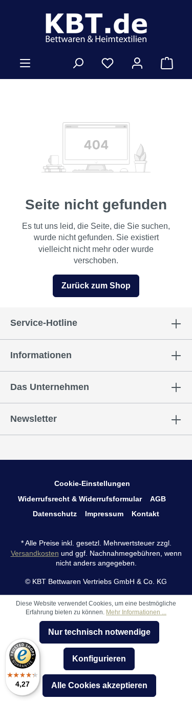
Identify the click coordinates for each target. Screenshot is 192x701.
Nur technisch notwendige (99, 632)
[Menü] (25, 63)
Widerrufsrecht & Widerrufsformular (80, 499)
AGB (158, 499)
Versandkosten (35, 553)
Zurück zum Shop (96, 285)
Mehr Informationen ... (136, 612)
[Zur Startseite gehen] (96, 27)
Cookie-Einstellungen (92, 483)
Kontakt (145, 514)
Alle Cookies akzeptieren (99, 685)
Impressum (104, 514)
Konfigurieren (99, 658)
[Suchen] (78, 63)
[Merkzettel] (107, 63)
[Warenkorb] (167, 63)
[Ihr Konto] (137, 63)
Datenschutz (55, 514)
